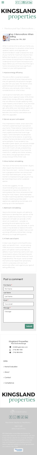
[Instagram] (23, 2)
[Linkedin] (30, 2)
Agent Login (19, 426)
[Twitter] (20, 2)
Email (5, 300)
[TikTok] (27, 2)
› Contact (7, 377)
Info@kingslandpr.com (20, 347)
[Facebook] (16, 2)
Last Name (7, 293)
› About (6, 372)
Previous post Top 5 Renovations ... (19, 28)
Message (7, 308)
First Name (7, 285)
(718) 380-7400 (17, 349)
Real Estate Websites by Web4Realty (18, 422)
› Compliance (8, 383)
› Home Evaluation (10, 367)
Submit (29, 326)
